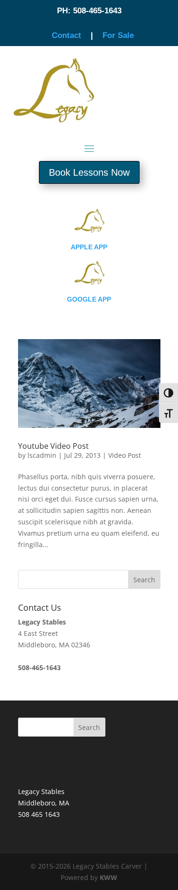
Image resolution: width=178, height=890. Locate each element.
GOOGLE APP (89, 299)
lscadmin (42, 455)
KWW (108, 877)
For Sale (118, 35)
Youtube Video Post (53, 446)
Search (89, 727)
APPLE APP (89, 247)
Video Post (124, 455)
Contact (66, 35)
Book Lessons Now (89, 172)
